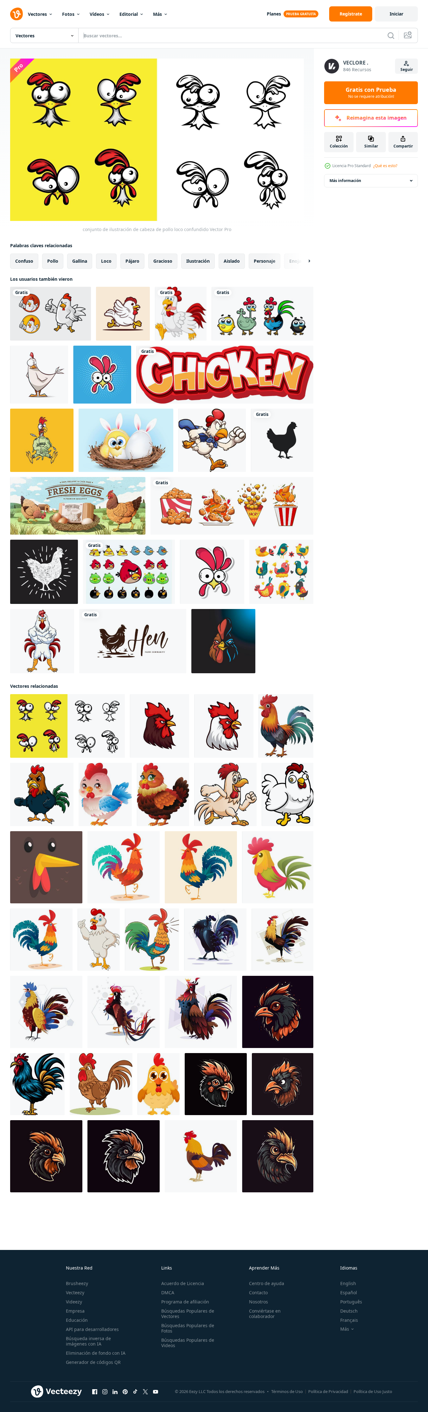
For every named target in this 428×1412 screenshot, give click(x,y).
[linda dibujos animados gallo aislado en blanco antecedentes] (152, 939)
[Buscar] (391, 35)
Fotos (68, 14)
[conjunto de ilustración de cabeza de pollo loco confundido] (67, 726)
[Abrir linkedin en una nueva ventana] (115, 1391)
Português (351, 1302)
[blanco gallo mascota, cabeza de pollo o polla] (223, 726)
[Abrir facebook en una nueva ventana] (94, 1391)
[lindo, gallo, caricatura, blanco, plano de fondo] (41, 794)
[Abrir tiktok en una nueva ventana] (135, 1391)
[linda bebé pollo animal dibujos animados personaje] (158, 1084)
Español (348, 1293)
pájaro (132, 261)
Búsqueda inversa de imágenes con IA (88, 1341)
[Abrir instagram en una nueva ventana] (104, 1391)
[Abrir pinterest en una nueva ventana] (125, 1391)
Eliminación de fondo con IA (95, 1353)
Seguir (406, 69)
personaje (264, 261)
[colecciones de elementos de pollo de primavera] (281, 572)
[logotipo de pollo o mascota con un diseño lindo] (50, 314)
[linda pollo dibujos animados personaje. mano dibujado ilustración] (287, 794)
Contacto (258, 1293)
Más (157, 14)
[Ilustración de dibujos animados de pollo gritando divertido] (41, 440)
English (348, 1283)
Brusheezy (77, 1283)
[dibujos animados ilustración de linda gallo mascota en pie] (99, 939)
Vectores (37, 14)
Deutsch (349, 1311)
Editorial (128, 14)
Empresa (75, 1311)
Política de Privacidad (328, 1391)
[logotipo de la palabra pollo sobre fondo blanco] (224, 375)
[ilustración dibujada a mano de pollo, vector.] (44, 572)
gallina (79, 261)
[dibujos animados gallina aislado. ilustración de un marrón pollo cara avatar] (46, 867)
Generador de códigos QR (93, 1362)
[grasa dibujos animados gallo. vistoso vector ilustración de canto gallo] (123, 867)
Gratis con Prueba (371, 92)
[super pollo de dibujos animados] (212, 440)
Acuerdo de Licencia (182, 1283)
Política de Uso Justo (373, 1391)
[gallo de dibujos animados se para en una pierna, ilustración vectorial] (101, 1084)
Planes (274, 14)
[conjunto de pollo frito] (231, 506)
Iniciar (396, 14)
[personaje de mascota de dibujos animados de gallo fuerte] (42, 641)
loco (106, 261)
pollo (52, 261)
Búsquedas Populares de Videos (187, 1342)
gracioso (162, 261)
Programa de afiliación (185, 1302)
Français (349, 1320)
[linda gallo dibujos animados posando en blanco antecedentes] (286, 726)
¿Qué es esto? (385, 165)
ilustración (198, 261)
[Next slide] (304, 261)
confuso (24, 261)
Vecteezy (75, 1293)
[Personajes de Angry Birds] (129, 572)
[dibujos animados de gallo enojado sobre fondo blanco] (37, 1084)
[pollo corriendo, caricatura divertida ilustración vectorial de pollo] (123, 314)
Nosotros (258, 1302)
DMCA (167, 1293)
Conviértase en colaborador (265, 1313)
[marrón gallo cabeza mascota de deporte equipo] (159, 726)
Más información (345, 180)
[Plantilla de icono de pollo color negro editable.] (282, 440)
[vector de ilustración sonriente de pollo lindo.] (262, 314)
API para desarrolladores (92, 1329)
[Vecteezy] (16, 14)
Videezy (74, 1302)
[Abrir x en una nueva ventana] (145, 1391)
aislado (232, 261)
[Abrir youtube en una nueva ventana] (155, 1391)
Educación (77, 1320)
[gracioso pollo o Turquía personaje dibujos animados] (212, 572)
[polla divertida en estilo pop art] (102, 375)
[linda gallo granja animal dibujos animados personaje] (105, 794)
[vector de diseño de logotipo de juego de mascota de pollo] (223, 641)
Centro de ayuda (266, 1283)
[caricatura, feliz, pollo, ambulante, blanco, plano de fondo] (181, 314)
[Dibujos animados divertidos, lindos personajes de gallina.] (39, 375)
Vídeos (97, 14)
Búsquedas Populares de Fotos (187, 1328)
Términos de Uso (287, 1391)
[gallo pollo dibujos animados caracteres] (163, 794)
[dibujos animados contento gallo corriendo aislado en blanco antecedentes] (225, 794)
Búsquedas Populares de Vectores (187, 1313)
